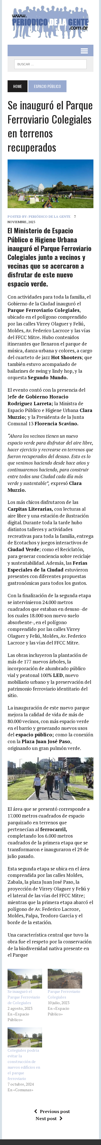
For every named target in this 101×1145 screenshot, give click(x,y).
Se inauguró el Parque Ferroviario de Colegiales (24, 997)
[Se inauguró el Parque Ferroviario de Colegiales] (25, 979)
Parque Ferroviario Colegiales (64, 994)
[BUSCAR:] (50, 63)
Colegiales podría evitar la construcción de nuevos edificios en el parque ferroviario (24, 1064)
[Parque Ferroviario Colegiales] (65, 979)
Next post (46, 1118)
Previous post (55, 1111)
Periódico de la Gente (49, 216)
